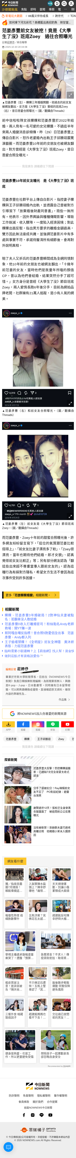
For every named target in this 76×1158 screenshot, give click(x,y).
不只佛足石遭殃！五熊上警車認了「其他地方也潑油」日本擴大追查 (37, 986)
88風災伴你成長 (38, 16)
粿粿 (27, 739)
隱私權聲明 (43, 1095)
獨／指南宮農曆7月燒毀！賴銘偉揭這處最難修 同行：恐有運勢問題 (14, 887)
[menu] (73, 9)
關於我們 (38, 1101)
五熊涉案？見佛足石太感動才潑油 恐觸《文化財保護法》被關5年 (37, 917)
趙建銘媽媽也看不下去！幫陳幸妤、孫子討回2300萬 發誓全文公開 (37, 1016)
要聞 (42, 9)
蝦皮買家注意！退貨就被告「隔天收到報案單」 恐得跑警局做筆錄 (14, 986)
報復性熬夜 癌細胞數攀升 (14, 917)
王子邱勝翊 (44, 739)
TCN (73, 16)
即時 (33, 9)
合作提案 (52, 1101)
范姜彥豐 (11, 739)
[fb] (23, 1115)
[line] (41, 1115)
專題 (51, 9)
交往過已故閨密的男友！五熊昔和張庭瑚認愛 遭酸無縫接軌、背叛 (60, 1016)
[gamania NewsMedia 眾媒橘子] (38, 1130)
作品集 (63, 699)
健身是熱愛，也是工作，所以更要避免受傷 (19, 1055)
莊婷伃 (10, 42)
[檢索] (64, 3)
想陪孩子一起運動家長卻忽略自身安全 (55, 1055)
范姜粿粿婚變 (24, 595)
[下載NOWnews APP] (57, 3)
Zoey (61, 739)
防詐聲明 (14, 1095)
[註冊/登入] (71, 3)
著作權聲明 (60, 1095)
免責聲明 (28, 1095)
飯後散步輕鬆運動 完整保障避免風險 (61, 986)
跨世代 (59, 16)
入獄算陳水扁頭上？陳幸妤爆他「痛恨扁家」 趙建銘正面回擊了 (38, 887)
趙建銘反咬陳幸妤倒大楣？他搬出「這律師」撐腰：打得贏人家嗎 (60, 917)
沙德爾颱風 (10, 9)
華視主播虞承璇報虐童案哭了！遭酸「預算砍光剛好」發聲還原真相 (19, 956)
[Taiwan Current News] (50, 3)
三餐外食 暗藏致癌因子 (14, 1016)
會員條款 (24, 1101)
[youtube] (50, 1115)
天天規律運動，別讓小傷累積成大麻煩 (60, 887)
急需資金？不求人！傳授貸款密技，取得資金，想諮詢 (55, 956)
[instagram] (32, 1115)
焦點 (24, 9)
